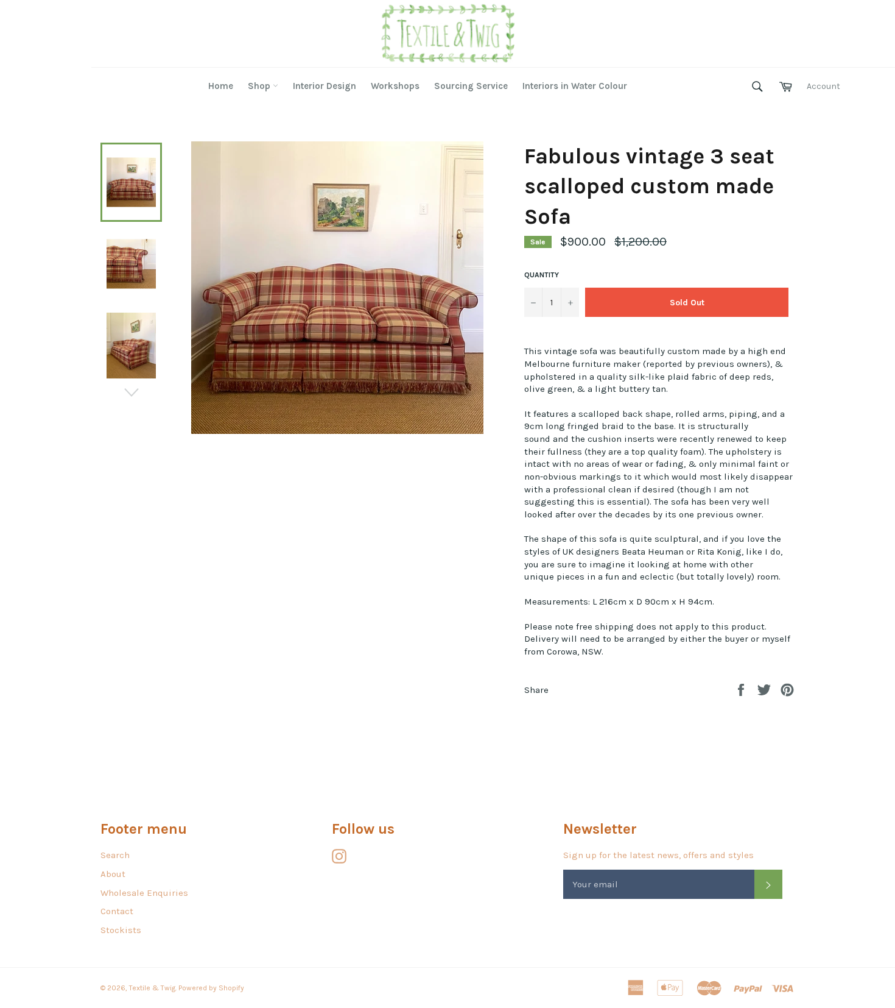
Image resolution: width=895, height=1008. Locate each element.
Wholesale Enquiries (144, 892)
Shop (260, 85)
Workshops (395, 85)
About (112, 873)
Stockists (120, 930)
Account (823, 86)
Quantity (541, 275)
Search (115, 855)
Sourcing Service (471, 85)
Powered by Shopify (211, 988)
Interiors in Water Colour (574, 85)
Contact (116, 911)
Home (220, 85)
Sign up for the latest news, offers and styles (658, 855)
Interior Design (324, 85)
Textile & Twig (152, 988)
